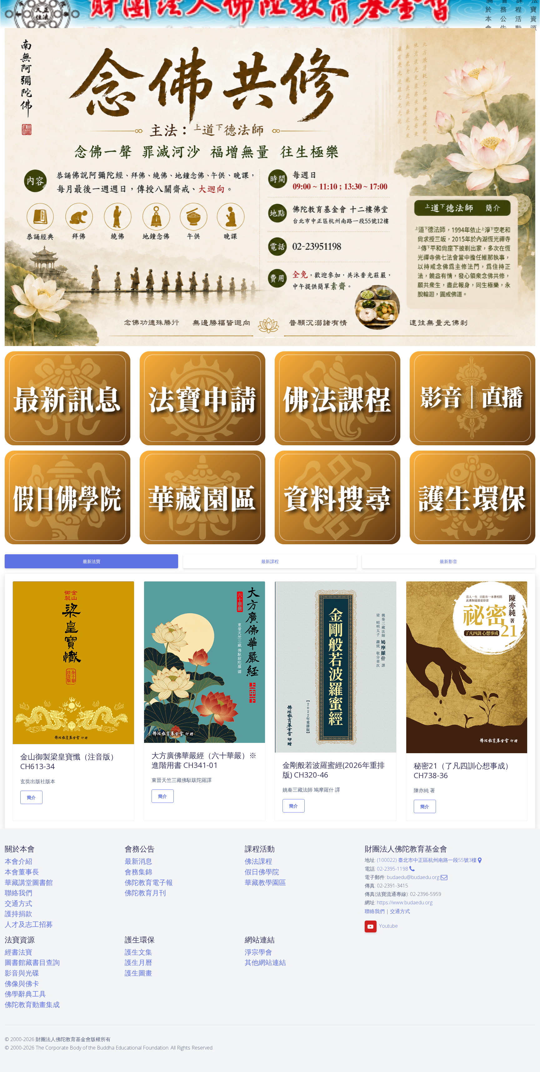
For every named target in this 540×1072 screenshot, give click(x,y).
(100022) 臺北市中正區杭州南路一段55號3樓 (427, 860)
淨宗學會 (258, 952)
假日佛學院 (262, 872)
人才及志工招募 (29, 924)
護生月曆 (138, 962)
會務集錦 (138, 872)
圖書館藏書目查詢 (32, 962)
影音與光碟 (22, 973)
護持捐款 (18, 913)
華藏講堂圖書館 (29, 882)
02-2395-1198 (393, 868)
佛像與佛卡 (22, 983)
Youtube (388, 925)
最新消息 (138, 861)
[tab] (91, 561)
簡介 (31, 797)
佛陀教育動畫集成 (32, 1004)
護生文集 (138, 952)
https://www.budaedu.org (404, 902)
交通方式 (18, 903)
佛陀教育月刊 (145, 892)
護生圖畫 (138, 973)
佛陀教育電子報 (149, 882)
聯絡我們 (18, 892)
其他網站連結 (265, 962)
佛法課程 (258, 861)
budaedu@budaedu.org (414, 877)
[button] (44, 187)
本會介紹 (18, 861)
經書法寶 (18, 952)
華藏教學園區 (265, 882)
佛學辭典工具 (25, 994)
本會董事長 (22, 872)
